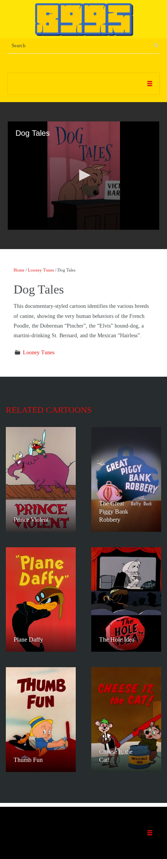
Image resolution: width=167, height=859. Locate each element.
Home (19, 270)
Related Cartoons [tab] (49, 410)
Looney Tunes (41, 270)
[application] (83, 175)
